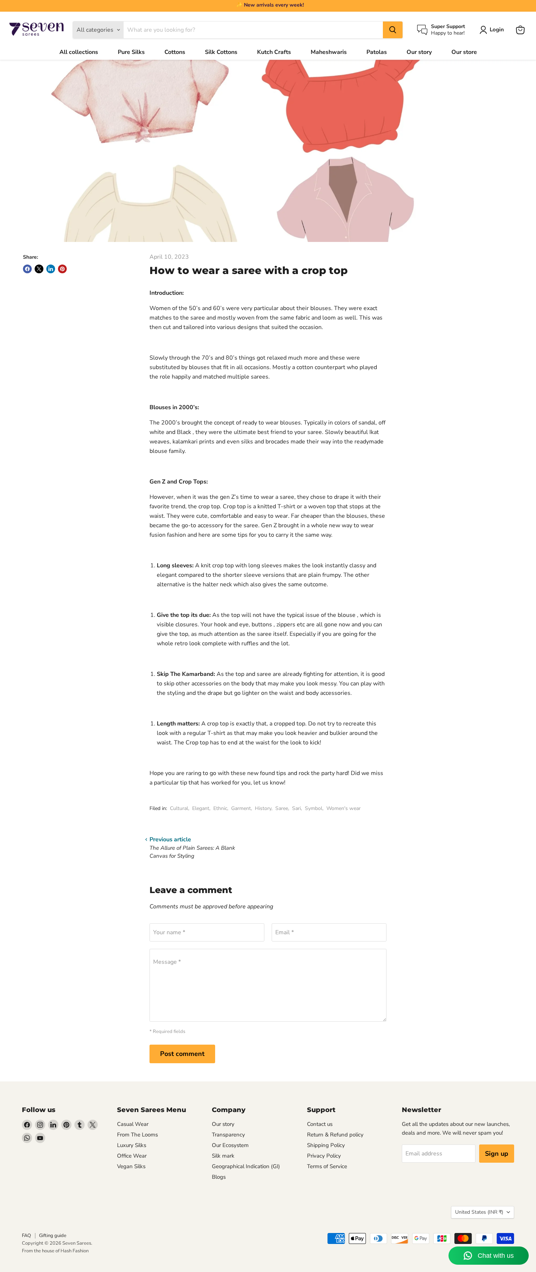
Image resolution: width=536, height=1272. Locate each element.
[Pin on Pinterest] (62, 269)
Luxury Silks (131, 1145)
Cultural (179, 808)
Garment (241, 808)
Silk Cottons (221, 52)
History (263, 808)
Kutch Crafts (274, 52)
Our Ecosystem (230, 1145)
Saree (281, 808)
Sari (296, 808)
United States (479, 1212)
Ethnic (220, 808)
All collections (78, 52)
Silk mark (223, 1155)
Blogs (219, 1177)
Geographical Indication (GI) (246, 1166)
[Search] (393, 29)
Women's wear (343, 808)
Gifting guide (52, 1235)
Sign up (496, 1153)
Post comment (182, 1053)
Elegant (200, 808)
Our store (464, 52)
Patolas (376, 52)
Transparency (228, 1134)
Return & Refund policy (335, 1134)
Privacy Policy (324, 1155)
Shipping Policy (326, 1145)
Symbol (313, 808)
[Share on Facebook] (27, 269)
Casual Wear (132, 1124)
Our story (419, 52)
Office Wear (132, 1155)
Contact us (320, 1124)
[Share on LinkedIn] (50, 269)
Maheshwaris (329, 52)
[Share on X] (39, 269)
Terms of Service (327, 1166)
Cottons (174, 52)
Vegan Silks (131, 1166)
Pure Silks (131, 52)
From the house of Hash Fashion (55, 1251)
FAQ (26, 1235)
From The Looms (137, 1134)
